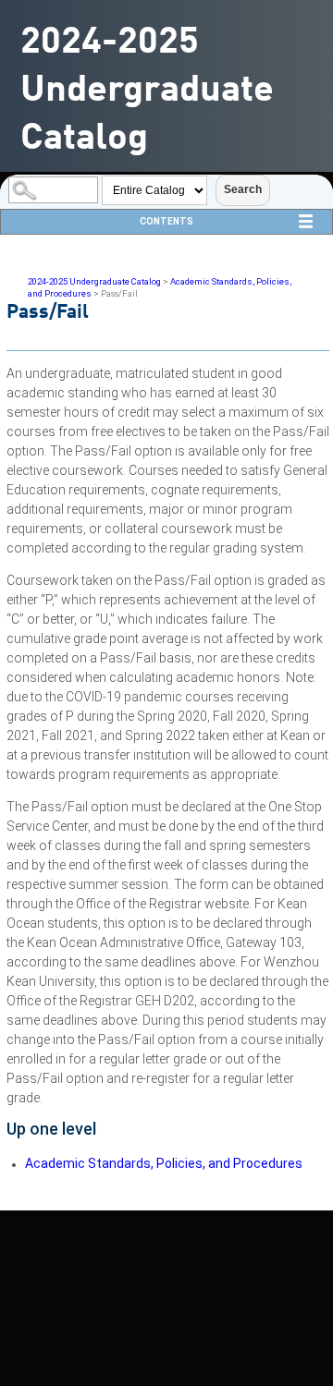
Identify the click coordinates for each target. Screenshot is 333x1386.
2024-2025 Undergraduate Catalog (94, 281)
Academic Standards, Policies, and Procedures (163, 1163)
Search (243, 189)
